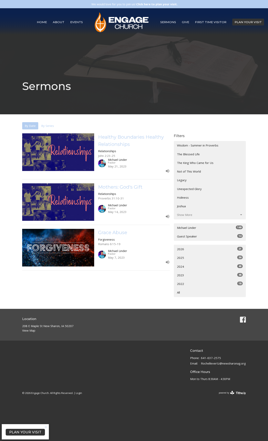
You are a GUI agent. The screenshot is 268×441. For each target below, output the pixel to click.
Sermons (168, 22)
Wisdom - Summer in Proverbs (197, 145)
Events (76, 22)
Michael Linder (209, 228)
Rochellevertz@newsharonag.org (223, 363)
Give (185, 22)
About (58, 22)
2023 (209, 275)
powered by (230, 396)
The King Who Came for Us (195, 163)
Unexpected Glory (189, 189)
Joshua (181, 206)
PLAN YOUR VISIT (248, 22)
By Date (30, 126)
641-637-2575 (211, 358)
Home (42, 22)
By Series (47, 126)
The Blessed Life (188, 154)
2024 (209, 266)
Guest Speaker (209, 236)
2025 (209, 258)
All (178, 292)
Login (79, 393)
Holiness (183, 197)
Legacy (182, 180)
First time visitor (210, 22)
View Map (28, 330)
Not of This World (189, 171)
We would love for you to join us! (134, 4)
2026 (209, 249)
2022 (209, 284)
